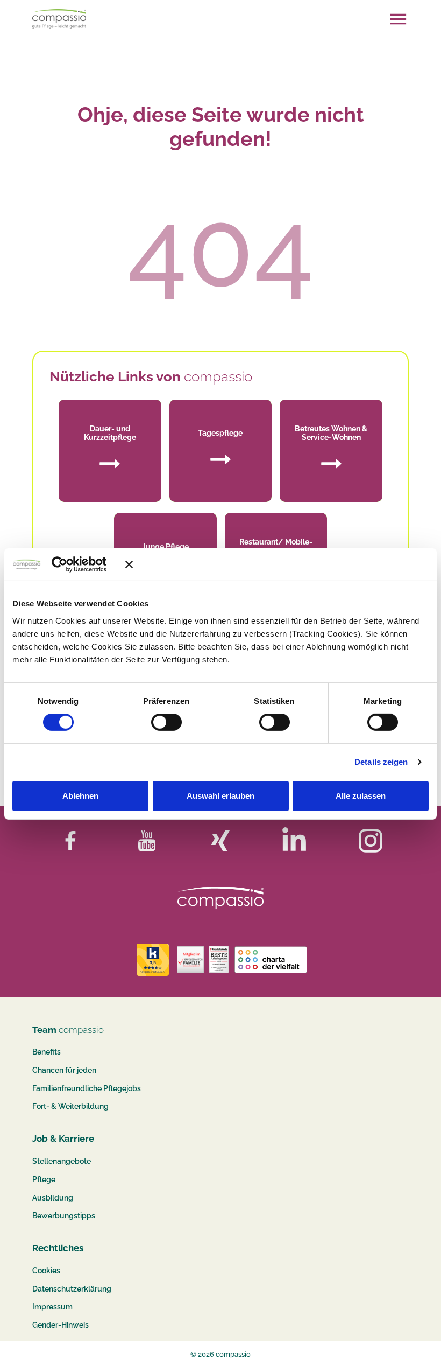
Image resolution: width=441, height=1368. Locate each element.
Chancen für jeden (64, 1070)
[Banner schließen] (277, 564)
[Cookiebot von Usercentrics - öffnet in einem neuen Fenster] (75, 564)
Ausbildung (52, 1197)
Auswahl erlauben (220, 795)
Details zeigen (381, 761)
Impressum (52, 1306)
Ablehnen (80, 795)
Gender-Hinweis (60, 1325)
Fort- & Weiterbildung (70, 1106)
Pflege (43, 1179)
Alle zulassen (361, 795)
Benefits (46, 1052)
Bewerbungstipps (63, 1215)
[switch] (166, 722)
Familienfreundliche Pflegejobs (86, 1088)
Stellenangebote (61, 1161)
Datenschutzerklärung (71, 1289)
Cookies (46, 1270)
